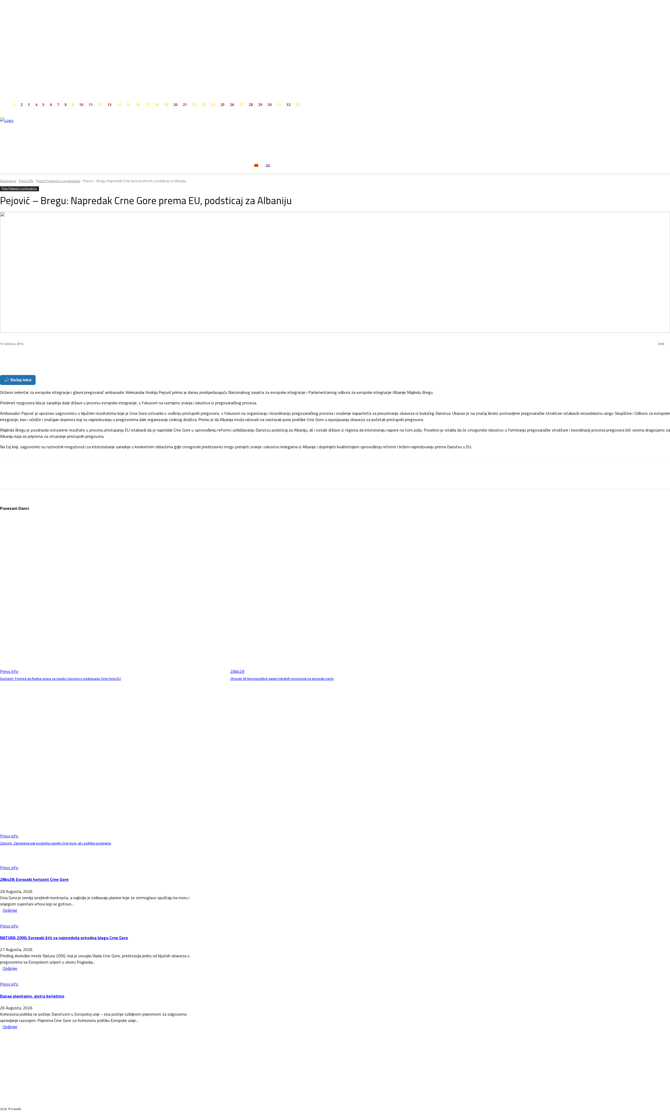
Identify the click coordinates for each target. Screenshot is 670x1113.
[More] (125, 357)
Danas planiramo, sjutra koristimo (32, 996)
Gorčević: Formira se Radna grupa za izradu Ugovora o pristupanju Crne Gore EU (60, 679)
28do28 (237, 671)
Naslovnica (8, 181)
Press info (26, 181)
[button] (279, 165)
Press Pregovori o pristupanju (58, 181)
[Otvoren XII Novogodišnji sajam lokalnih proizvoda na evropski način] (342, 595)
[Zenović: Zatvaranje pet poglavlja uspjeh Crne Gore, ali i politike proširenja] (112, 760)
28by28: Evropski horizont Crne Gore (34, 879)
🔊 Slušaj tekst (17, 380)
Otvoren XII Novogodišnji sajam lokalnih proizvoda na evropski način (282, 679)
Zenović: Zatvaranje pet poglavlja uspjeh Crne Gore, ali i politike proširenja (55, 843)
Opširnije (10, 910)
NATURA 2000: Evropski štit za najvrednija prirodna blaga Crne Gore (64, 938)
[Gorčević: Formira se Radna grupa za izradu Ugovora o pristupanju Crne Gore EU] (112, 595)
